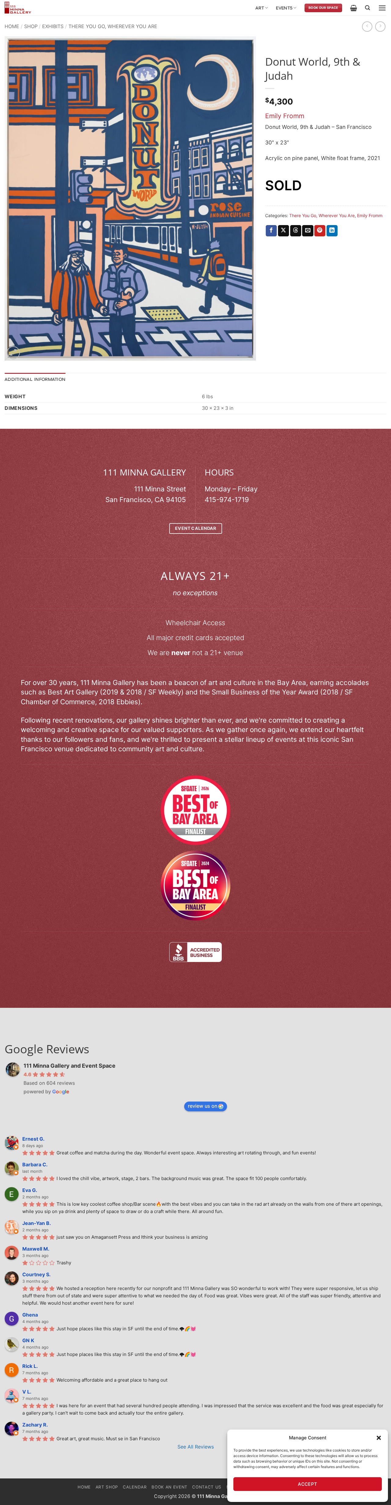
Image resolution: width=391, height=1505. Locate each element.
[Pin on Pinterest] (319, 230)
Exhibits (53, 26)
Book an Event (170, 1487)
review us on (202, 1106)
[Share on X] (283, 230)
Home (12, 26)
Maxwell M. (35, 1249)
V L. (26, 1392)
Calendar (135, 1487)
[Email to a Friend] (307, 230)
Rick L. (30, 1366)
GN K (28, 1340)
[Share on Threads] (295, 230)
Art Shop (107, 1487)
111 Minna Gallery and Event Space (69, 1065)
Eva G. (29, 1190)
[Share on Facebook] (271, 230)
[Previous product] (380, 26)
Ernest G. (33, 1139)
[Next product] (367, 26)
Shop (31, 26)
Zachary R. (35, 1425)
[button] (379, 1438)
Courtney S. (36, 1274)
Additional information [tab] (35, 379)
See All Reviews (195, 1447)
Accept (307, 1484)
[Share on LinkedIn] (332, 230)
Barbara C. (35, 1164)
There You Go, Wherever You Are (112, 26)
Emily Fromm (284, 116)
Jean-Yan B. (36, 1223)
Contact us (206, 1487)
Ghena (30, 1315)
